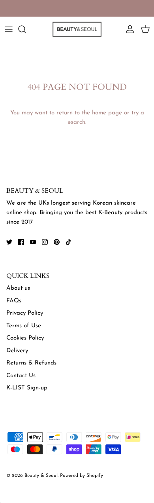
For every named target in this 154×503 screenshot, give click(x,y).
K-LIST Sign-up (26, 388)
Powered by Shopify (81, 475)
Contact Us (21, 376)
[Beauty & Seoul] (77, 29)
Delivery (17, 351)
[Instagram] (45, 242)
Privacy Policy (24, 313)
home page (107, 113)
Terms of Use (23, 326)
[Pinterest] (57, 242)
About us (18, 288)
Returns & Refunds (31, 363)
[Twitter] (9, 242)
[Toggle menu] (8, 29)
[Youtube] (33, 242)
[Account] (128, 29)
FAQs (13, 301)
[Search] (26, 29)
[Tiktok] (68, 242)
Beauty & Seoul (41, 475)
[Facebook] (21, 242)
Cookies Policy (25, 338)
